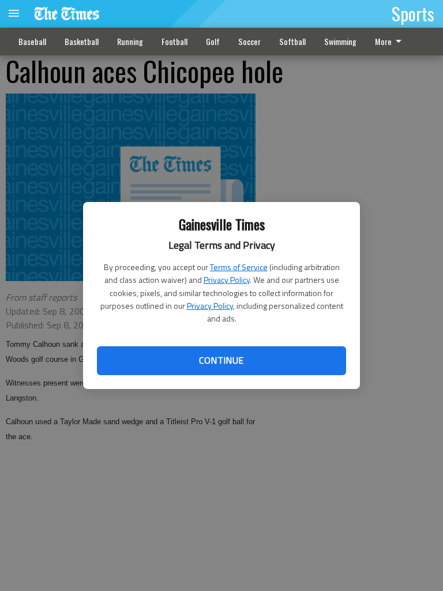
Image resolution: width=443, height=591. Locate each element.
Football (174, 41)
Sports (413, 13)
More (383, 41)
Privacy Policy (227, 280)
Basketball (82, 41)
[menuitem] (391, 41)
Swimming (340, 41)
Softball (292, 41)
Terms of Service (239, 267)
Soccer (249, 41)
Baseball (32, 41)
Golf (213, 41)
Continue (221, 360)
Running (130, 41)
